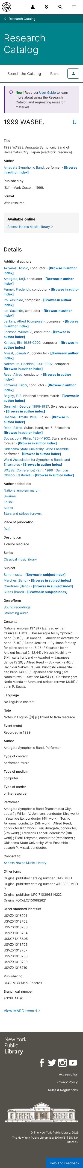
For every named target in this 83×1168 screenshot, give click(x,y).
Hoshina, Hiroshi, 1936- (21, 417)
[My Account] (33, 7)
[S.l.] (7, 529)
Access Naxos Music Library (25, 863)
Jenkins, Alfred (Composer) (24, 321)
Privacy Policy (67, 1082)
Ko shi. (8, 502)
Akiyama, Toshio (16, 268)
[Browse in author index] (23, 369)
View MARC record (20, 1010)
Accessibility (68, 1074)
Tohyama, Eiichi (15, 385)
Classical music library (20, 559)
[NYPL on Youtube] (73, 1063)
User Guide (47, 92)
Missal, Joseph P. (17, 353)
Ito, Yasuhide (13, 300)
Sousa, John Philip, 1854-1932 (27, 438)
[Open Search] (60, 7)
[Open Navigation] (74, 7)
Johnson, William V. (18, 332)
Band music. (13, 574)
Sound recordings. (17, 607)
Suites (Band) (14, 592)
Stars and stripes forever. (23, 513)
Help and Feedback (64, 1163)
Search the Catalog (24, 73)
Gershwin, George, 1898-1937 (26, 406)
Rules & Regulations (63, 1090)
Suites (8, 508)
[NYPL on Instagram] (62, 1063)
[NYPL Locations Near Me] (46, 7)
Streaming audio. (16, 613)
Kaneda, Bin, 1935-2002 (22, 342)
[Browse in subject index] (45, 574)
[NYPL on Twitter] (52, 1063)
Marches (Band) (16, 580)
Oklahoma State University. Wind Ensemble (36, 449)
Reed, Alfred (13, 374)
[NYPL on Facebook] (42, 1063)
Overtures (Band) (17, 586)
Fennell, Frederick (17, 289)
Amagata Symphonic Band (24, 167)
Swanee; (10, 496)
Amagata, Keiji (14, 279)
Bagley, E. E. (13, 396)
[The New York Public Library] (6, 7)
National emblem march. (22, 490)
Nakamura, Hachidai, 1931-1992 (28, 364)
